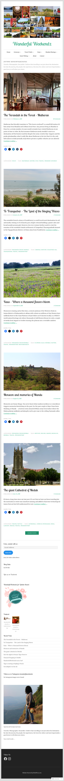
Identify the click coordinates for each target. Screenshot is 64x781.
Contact (42, 56)
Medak (12, 525)
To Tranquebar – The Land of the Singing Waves (31, 211)
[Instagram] (9, 759)
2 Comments (57, 215)
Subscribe (8, 552)
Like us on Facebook (10, 574)
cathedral (32, 524)
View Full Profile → (9, 739)
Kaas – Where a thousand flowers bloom (27, 302)
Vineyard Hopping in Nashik (12, 657)
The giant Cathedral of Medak (21, 490)
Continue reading (10, 141)
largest (6, 525)
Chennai (38, 249)
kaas (43, 342)
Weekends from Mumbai (20, 342)
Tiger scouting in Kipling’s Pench (14, 663)
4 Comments (57, 494)
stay (36, 161)
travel (41, 161)
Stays (39, 52)
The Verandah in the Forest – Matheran (26, 115)
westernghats (24, 344)
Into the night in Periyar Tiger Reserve (15, 654)
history (44, 249)
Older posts (32, 533)
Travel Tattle (28, 52)
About (34, 56)
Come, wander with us (10, 544)
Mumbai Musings (51, 52)
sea (55, 249)
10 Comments (56, 119)
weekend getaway (51, 161)
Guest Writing (24, 56)
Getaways (17, 52)
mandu (48, 433)
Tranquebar (8, 251)
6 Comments (57, 398)
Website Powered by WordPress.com (31, 773)
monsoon (55, 433)
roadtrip (50, 249)
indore (43, 433)
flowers (38, 342)
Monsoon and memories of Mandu (23, 395)
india (52, 524)
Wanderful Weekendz (32, 44)
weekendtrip (23, 251)
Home (8, 52)
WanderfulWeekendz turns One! (13, 660)
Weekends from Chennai (20, 249)
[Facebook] (5, 759)
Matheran (25, 161)
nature (32, 161)
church (39, 524)
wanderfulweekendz (12, 727)
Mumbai (47, 342)
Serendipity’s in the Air (10, 666)
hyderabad (46, 524)
